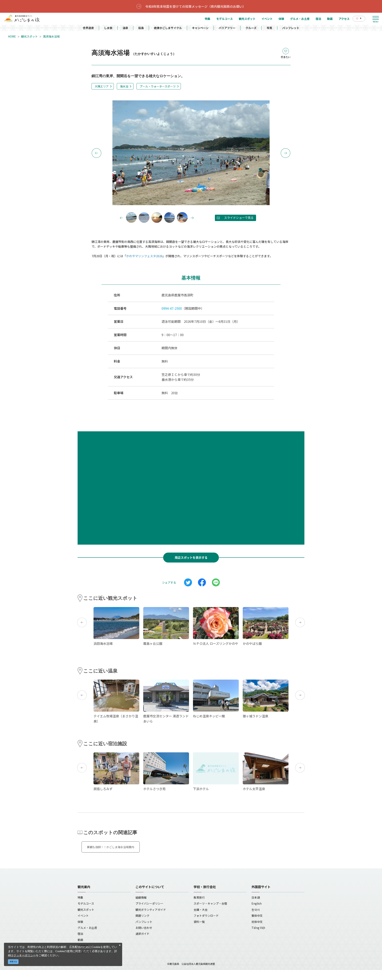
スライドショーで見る (239, 217)
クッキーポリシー (25, 955)
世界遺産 (88, 28)
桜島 (141, 28)
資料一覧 (199, 922)
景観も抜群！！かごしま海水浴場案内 (110, 847)
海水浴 (124, 86)
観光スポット (29, 36)
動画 (80, 940)
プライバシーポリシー (149, 903)
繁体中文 (257, 916)
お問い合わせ (143, 928)
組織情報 (141, 897)
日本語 (255, 897)
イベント (83, 916)
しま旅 (108, 28)
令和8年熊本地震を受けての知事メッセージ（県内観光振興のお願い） (195, 6)
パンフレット (290, 28)
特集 (80, 897)
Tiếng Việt (258, 928)
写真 (269, 28)
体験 (80, 922)
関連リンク (142, 916)
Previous (96, 153)
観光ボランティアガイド (150, 910)
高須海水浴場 (51, 36)
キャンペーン (200, 28)
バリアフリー (227, 28)
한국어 (255, 910)
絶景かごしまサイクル (168, 28)
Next (285, 153)
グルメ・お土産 (87, 928)
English (256, 903)
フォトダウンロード (206, 916)
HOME (12, 36)
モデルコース (86, 903)
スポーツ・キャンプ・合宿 (210, 903)
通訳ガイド (142, 934)
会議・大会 (201, 910)
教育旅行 (199, 897)
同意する (13, 961)
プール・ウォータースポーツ (158, 86)
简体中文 (257, 922)
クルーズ (251, 28)
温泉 (125, 28)
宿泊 (80, 934)
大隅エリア (102, 86)
